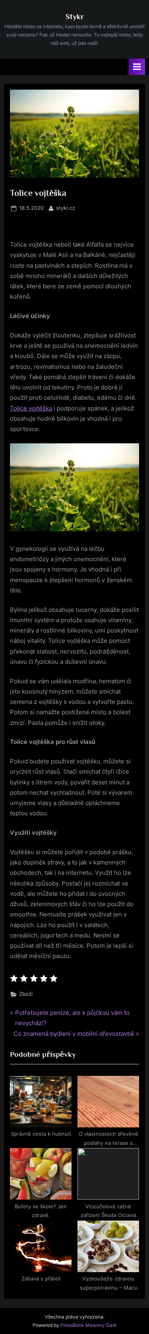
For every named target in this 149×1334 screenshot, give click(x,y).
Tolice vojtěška (31, 408)
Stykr (75, 16)
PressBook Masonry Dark (88, 1325)
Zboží (26, 994)
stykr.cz (65, 208)
